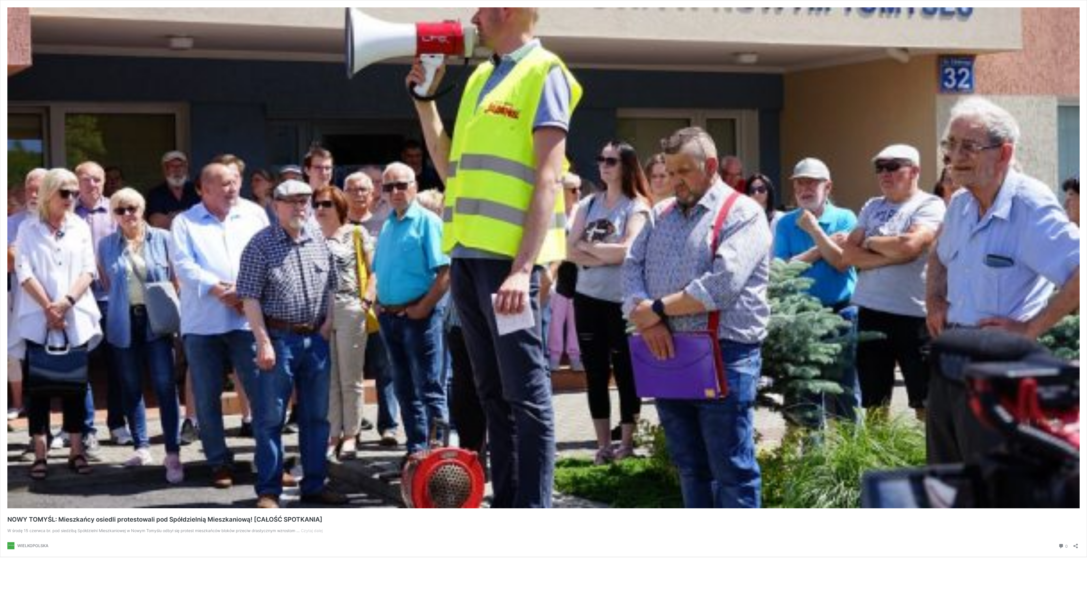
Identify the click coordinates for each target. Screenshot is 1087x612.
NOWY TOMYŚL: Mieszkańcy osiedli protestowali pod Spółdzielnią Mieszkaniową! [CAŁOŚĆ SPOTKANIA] (164, 519)
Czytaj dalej (312, 530)
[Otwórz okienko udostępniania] (1076, 544)
